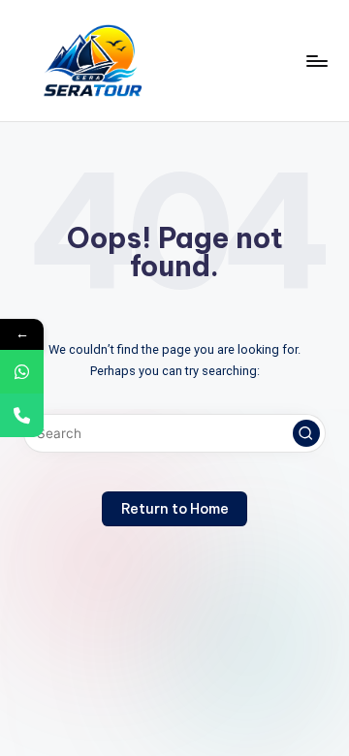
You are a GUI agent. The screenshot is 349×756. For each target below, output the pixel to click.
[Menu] (316, 60)
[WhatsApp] (22, 372)
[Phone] (22, 415)
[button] (306, 433)
